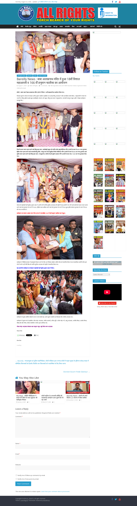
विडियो (34, 26)
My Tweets (96, 76)
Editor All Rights (33, 85)
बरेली (22, 26)
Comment (19, 416)
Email (17, 454)
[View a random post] (120, 26)
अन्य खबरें (79, 26)
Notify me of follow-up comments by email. (31, 475)
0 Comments (43, 85)
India (35, 75)
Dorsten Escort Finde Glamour (76, 372)
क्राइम (61, 26)
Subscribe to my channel (108, 303)
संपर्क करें (92, 26)
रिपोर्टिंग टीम (99, 26)
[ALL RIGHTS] (17, 26)
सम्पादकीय (67, 26)
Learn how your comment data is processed (55, 491)
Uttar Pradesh (42, 75)
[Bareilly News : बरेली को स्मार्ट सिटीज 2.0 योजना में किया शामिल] (78, 382)
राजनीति (40, 26)
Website (18, 465)
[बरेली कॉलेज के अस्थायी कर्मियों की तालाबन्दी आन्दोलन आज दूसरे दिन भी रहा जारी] (53, 382)
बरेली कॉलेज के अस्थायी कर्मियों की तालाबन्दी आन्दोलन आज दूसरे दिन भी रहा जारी (52, 398)
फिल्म (73, 26)
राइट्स (85, 26)
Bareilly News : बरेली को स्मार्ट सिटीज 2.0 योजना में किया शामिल (77, 397)
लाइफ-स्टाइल (48, 26)
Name (17, 443)
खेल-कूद (55, 26)
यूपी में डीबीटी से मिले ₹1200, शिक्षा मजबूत (47, 2)
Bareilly (30, 75)
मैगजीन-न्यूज (28, 26)
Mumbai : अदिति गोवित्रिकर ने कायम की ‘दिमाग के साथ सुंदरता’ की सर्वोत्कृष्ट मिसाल (26, 398)
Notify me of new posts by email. (28, 479)
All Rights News (22, 75)
